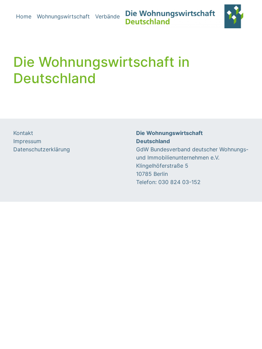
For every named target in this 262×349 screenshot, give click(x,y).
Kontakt (23, 133)
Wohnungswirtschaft (63, 16)
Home (23, 16)
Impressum (27, 141)
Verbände (107, 16)
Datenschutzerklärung (41, 149)
